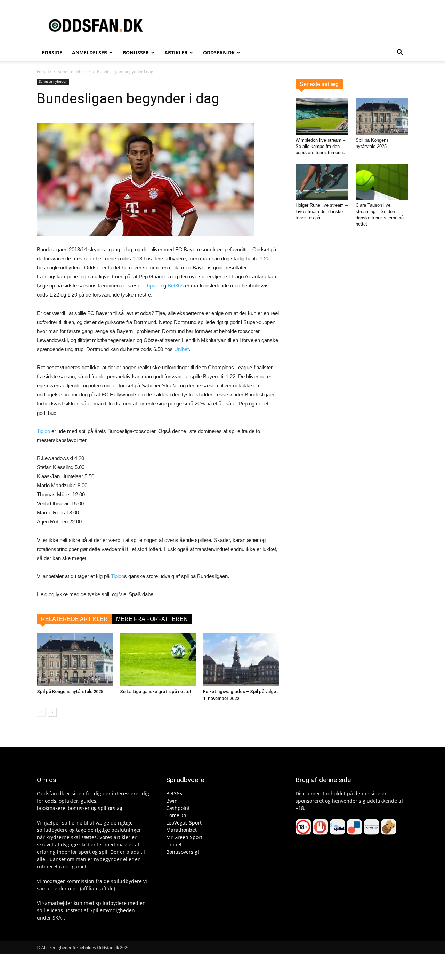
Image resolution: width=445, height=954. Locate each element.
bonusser (79, 808)
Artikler (175, 52)
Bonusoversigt (182, 852)
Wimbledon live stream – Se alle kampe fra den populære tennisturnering (320, 146)
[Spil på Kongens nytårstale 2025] (75, 659)
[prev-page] (41, 712)
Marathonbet (181, 830)
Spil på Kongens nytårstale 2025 (70, 691)
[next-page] (52, 712)
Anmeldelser (89, 52)
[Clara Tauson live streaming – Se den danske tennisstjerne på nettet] (382, 182)
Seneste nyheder (74, 71)
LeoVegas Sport (184, 822)
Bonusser (136, 52)
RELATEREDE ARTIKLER (74, 619)
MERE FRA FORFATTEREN (152, 619)
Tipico (152, 286)
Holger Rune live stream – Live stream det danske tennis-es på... (322, 211)
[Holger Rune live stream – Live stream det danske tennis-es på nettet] (322, 182)
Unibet (181, 349)
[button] (399, 53)
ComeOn (176, 815)
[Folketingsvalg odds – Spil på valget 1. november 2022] (241, 659)
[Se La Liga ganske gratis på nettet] (158, 659)
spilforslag (110, 808)
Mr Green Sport (184, 837)
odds (50, 800)
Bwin (172, 800)
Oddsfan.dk (219, 52)
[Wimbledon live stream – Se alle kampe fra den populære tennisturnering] (322, 116)
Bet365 (176, 286)
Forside (52, 52)
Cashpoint (178, 808)
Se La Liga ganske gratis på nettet (156, 691)
